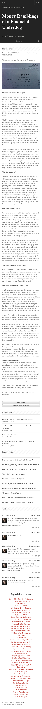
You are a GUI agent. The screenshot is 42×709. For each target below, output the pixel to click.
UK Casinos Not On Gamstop (21, 608)
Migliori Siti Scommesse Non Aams (21, 669)
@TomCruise (22, 549)
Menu (3, 2)
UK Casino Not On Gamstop (21, 619)
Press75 (19, 705)
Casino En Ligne (21, 671)
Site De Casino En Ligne (21, 683)
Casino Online (21, 685)
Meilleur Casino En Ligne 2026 (21, 676)
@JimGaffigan (13, 580)
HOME (4, 36)
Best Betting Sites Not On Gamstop (21, 599)
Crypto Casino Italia (21, 674)
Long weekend (21, 402)
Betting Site (21, 635)
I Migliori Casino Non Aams (21, 649)
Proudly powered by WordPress (13, 702)
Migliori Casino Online (21, 694)
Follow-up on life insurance (21, 406)
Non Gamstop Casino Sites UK (21, 626)
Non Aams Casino (21, 653)
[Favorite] (38, 527)
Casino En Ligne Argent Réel (21, 678)
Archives (21, 36)
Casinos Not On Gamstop (21, 610)
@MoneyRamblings (9, 515)
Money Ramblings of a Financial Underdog (20, 21)
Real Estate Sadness (9, 435)
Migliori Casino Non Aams (21, 662)
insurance (33, 53)
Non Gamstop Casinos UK (21, 601)
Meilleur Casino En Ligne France (21, 640)
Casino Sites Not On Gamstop (21, 617)
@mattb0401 (19, 518)
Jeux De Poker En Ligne (21, 692)
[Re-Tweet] (36, 527)
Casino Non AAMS (21, 606)
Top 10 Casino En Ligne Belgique (21, 660)
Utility (38, 2)
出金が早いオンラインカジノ (21, 665)
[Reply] (33, 527)
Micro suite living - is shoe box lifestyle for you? (18, 419)
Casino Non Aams (21, 690)
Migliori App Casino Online (21, 656)
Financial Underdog (23, 53)
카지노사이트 (21, 603)
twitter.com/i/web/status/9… (11, 525)
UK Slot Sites (21, 637)
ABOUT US (12, 36)
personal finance (7, 54)
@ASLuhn (11, 518)
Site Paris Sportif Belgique (21, 658)
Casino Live (21, 667)
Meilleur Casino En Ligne (21, 680)
